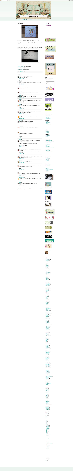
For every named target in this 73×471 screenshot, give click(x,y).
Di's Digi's (47, 286)
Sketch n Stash (47, 131)
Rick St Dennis (47, 357)
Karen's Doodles (47, 322)
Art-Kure (46, 264)
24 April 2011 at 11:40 (21, 113)
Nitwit (46, 341)
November (47, 426)
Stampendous (47, 373)
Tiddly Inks (47, 388)
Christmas (47, 278)
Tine (19, 115)
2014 (46, 421)
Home (19, 19)
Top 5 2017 (47, 394)
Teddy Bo (47, 384)
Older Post (41, 188)
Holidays (47, 317)
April (46, 433)
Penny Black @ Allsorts (48, 116)
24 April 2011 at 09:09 (21, 97)
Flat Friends (47, 296)
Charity (46, 277)
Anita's (46, 261)
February (47, 458)
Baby (46, 267)
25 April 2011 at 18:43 (21, 153)
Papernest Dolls (47, 347)
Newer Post (19, 188)
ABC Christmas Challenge (49, 140)
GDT (46, 304)
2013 (46, 422)
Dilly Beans (47, 289)
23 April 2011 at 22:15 (21, 84)
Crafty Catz (18, 68)
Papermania (47, 346)
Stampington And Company (49, 376)
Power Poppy (47, 354)
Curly (20, 139)
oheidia (20, 99)
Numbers (47, 342)
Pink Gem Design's (48, 351)
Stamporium (47, 377)
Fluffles (46, 298)
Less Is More (47, 168)
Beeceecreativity (21, 177)
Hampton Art (47, 309)
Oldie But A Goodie (48, 135)
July (46, 430)
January (47, 459)
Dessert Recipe (47, 285)
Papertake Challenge (48, 434)
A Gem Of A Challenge (48, 164)
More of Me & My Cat (48, 436)
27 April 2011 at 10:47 (21, 185)
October (47, 427)
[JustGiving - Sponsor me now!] (48, 26)
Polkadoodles (47, 352)
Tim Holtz (47, 389)
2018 (46, 417)
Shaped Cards (47, 364)
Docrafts (46, 291)
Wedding (47, 402)
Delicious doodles (48, 283)
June (47, 431)
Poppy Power (47, 353)
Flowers (46, 297)
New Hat (47, 437)
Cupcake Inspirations (48, 122)
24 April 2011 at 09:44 (21, 102)
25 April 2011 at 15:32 (21, 146)
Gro (19, 75)
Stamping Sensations (48, 118)
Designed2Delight (48, 284)
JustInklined (47, 321)
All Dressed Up (47, 260)
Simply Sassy (47, 366)
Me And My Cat (48, 438)
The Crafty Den (21, 110)
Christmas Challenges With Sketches (50, 141)
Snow (46, 369)
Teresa (20, 148)
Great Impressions (48, 308)
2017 (46, 418)
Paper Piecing (47, 345)
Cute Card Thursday (48, 150)
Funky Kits (47, 303)
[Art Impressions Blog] (50, 89)
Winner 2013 (47, 406)
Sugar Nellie (47, 378)
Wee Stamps (47, 403)
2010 (46, 460)
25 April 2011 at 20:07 (21, 158)
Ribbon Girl (47, 123)
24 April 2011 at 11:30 (21, 108)
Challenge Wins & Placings (27, 19)
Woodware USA (47, 132)
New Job (47, 340)
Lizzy (20, 182)
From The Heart (47, 167)
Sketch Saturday (47, 170)
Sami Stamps (47, 160)
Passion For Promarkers (20, 66)
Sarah (46, 359)
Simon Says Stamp (48, 146)
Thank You (47, 385)
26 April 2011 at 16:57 (21, 169)
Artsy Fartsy (47, 265)
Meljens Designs (47, 335)
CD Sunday (47, 121)
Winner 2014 (47, 407)
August (47, 429)
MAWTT (18, 67)
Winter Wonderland (48, 161)
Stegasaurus (47, 435)
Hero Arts (47, 314)
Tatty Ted (47, 382)
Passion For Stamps (48, 348)
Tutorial (46, 397)
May (46, 432)
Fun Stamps (47, 302)
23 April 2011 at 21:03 (21, 78)
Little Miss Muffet (47, 329)
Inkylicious (47, 320)
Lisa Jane (20, 120)
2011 (46, 424)
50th (46, 258)
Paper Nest (47, 344)
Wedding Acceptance (48, 440)
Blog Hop (47, 270)
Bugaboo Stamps (48, 272)
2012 (46, 423)
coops (20, 104)
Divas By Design (47, 290)
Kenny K (47, 323)
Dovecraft (47, 292)
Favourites (47, 295)
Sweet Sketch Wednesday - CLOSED (50, 147)
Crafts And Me (47, 279)
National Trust (47, 338)
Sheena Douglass (48, 365)
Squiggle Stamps (48, 371)
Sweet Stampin (47, 379)
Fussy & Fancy (47, 159)
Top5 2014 (47, 395)
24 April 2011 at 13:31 (21, 118)
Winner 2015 (47, 408)
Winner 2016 (47, 409)
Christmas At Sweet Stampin (49, 114)
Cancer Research (48, 273)
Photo (46, 350)
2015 (46, 420)
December (47, 425)
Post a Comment (20, 187)
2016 (46, 419)
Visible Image (47, 401)
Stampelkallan (47, 372)
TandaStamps (47, 381)
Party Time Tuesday (19, 69)
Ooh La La (47, 130)
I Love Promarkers (48, 144)
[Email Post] (24, 71)
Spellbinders (47, 370)
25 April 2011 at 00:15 (21, 137)
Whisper (20, 95)
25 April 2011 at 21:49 (21, 162)
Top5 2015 (47, 396)
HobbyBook (47, 316)
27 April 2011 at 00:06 (21, 175)
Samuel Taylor (47, 117)
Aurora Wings (47, 266)
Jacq (20, 80)
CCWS (46, 276)
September (47, 428)
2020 (46, 416)
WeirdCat (20, 126)
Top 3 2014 (47, 391)
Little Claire (47, 328)
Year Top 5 (47, 413)
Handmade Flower (48, 310)
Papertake (47, 136)
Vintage (46, 400)
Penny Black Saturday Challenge (49, 169)
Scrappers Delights (48, 363)
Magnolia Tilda (47, 332)
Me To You (47, 334)
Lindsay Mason (47, 327)
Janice (50, 250)
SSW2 (46, 145)
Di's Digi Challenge (48, 158)
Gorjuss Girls (47, 307)
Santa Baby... (47, 439)
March (47, 457)
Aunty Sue (20, 160)
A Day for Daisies (48, 259)
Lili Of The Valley (47, 326)
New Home (47, 339)
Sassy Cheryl (47, 360)
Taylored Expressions (48, 383)
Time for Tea (47, 390)
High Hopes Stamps (48, 315)
